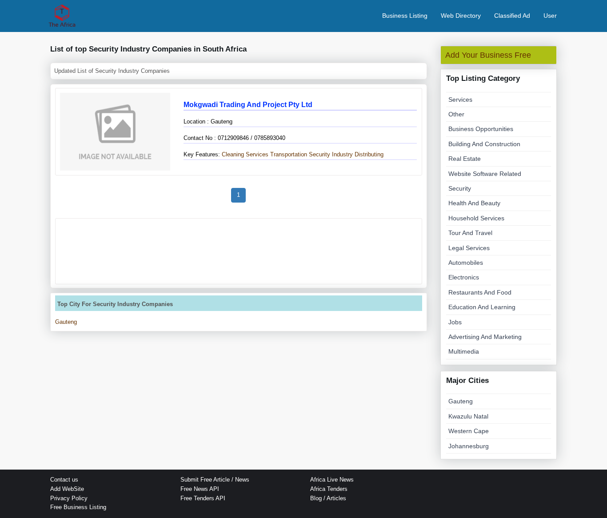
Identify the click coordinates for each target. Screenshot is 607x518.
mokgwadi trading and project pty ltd (248, 104)
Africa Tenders (328, 489)
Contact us (64, 479)
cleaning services (244, 154)
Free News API (199, 489)
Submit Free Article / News (214, 479)
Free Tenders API (202, 498)
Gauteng (66, 322)
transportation (288, 154)
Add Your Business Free (488, 55)
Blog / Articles (328, 498)
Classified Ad (512, 15)
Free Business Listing (78, 507)
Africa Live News (332, 479)
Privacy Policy (69, 498)
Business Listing (404, 15)
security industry (331, 154)
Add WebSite (67, 489)
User (550, 15)
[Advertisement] (238, 251)
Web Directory (461, 15)
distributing (369, 154)
